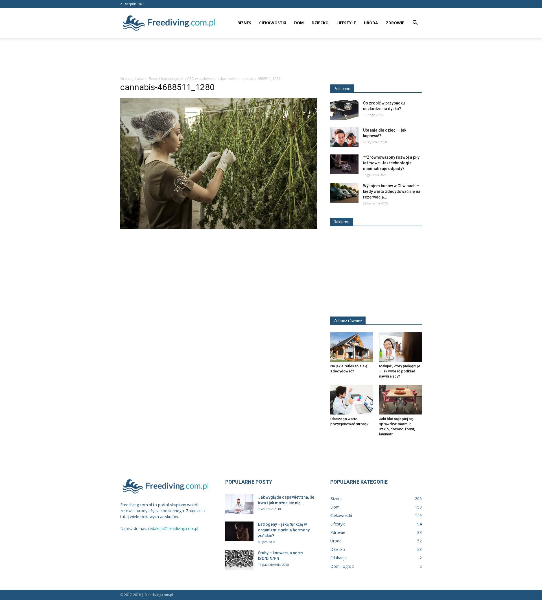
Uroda (371, 22)
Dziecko (320, 22)
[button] (415, 23)
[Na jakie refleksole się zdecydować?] (351, 347)
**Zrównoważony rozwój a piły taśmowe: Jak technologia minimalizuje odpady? (391, 163)
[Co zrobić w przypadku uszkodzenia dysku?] (344, 110)
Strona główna (131, 78)
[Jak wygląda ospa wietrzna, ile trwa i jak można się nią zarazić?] (239, 504)
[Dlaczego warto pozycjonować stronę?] (351, 399)
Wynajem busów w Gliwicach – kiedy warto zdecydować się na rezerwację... (391, 191)
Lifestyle (346, 22)
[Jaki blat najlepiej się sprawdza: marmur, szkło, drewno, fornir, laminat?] (400, 399)
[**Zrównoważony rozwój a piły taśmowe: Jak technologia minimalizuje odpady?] (344, 164)
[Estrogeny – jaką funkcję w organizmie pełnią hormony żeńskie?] (239, 531)
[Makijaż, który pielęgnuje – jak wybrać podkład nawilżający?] (400, 347)
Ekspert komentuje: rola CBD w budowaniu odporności (192, 78)
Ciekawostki (272, 22)
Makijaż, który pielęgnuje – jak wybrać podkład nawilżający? (399, 371)
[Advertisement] (271, 57)
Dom (299, 22)
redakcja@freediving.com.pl (173, 528)
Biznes (244, 22)
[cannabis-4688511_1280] (218, 227)
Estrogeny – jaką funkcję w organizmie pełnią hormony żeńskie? (284, 530)
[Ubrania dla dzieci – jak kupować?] (344, 137)
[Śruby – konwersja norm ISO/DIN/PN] (239, 560)
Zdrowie (395, 22)
